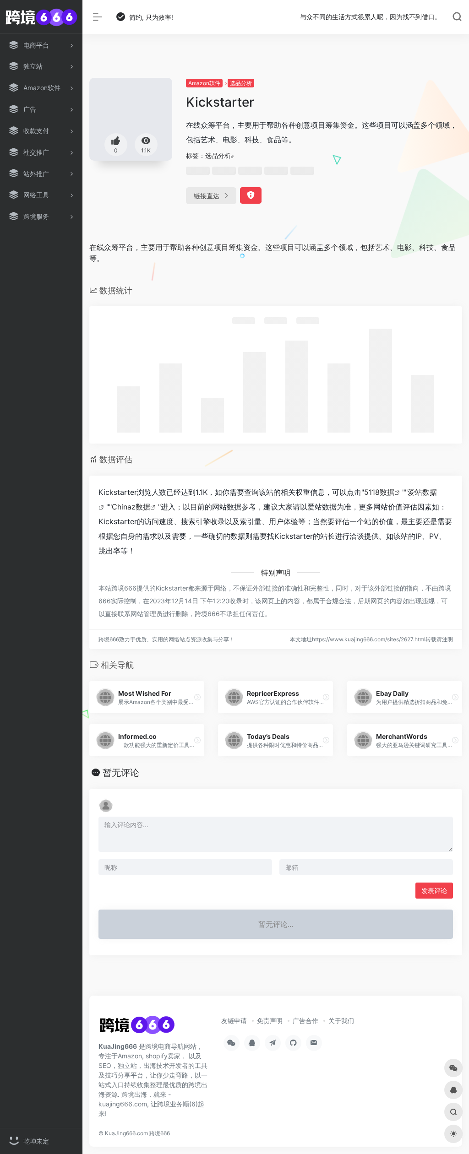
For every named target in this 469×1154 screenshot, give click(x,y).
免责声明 (270, 1020)
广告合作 (305, 1020)
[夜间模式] (453, 1134)
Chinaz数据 (131, 506)
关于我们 (341, 1020)
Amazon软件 (204, 83)
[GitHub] (293, 1043)
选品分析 (241, 83)
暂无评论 (121, 772)
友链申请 (234, 1020)
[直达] (197, 697)
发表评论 (434, 890)
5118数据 (379, 492)
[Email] (314, 1043)
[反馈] (251, 195)
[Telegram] (273, 1043)
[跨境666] (136, 1027)
